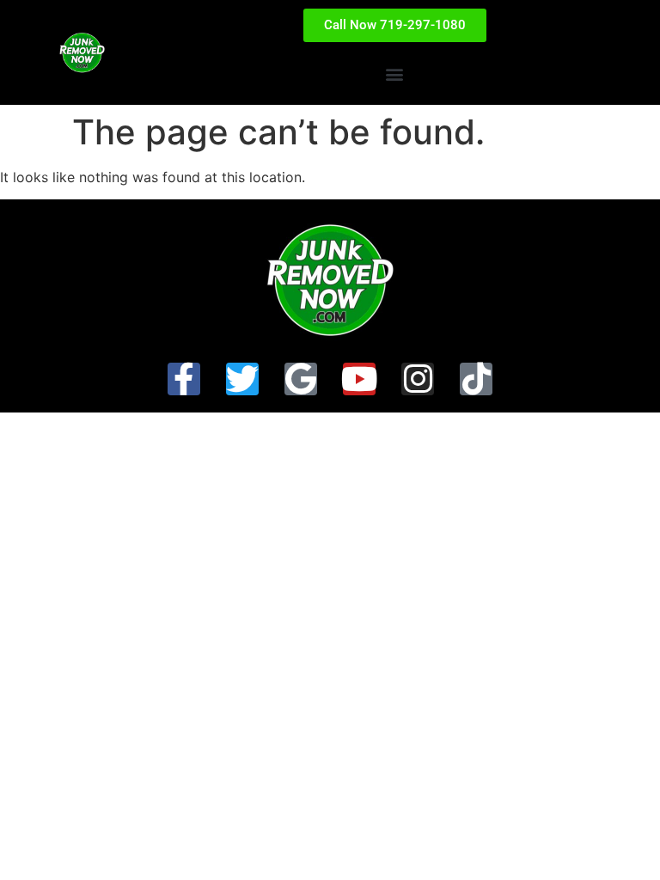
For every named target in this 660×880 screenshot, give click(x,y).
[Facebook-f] (184, 379)
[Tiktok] (476, 379)
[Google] (300, 379)
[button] (395, 73)
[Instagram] (417, 379)
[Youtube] (359, 379)
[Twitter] (242, 379)
